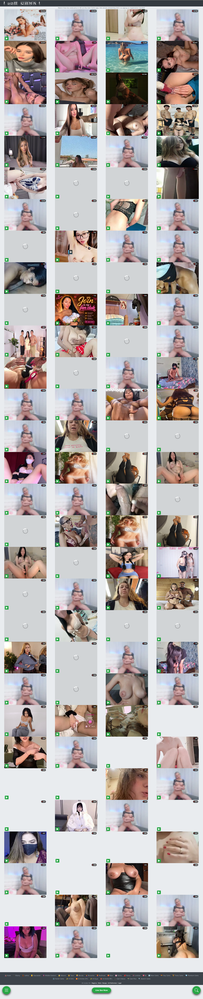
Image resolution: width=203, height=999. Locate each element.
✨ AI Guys (94, 979)
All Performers (112, 983)
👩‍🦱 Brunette (90, 975)
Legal (119, 983)
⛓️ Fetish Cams (58, 979)
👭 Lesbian (137, 975)
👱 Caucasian (36, 975)
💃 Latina (25, 975)
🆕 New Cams (153, 975)
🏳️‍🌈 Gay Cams (165, 975)
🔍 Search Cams (144, 979)
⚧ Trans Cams (177, 975)
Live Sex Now (101, 990)
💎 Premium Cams (192, 975)
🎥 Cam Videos (119, 979)
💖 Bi (144, 975)
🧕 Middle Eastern (49, 975)
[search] (196, 990)
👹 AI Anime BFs (106, 979)
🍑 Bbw (110, 975)
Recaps (104, 983)
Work (99, 983)
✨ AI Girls (70, 979)
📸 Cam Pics (131, 979)
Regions (94, 983)
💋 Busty (127, 975)
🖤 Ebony (16, 975)
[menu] (6, 990)
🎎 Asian (8, 975)
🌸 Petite (118, 975)
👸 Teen (71, 975)
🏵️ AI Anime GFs (82, 979)
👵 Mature (62, 975)
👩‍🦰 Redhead (101, 975)
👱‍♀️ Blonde (80, 975)
